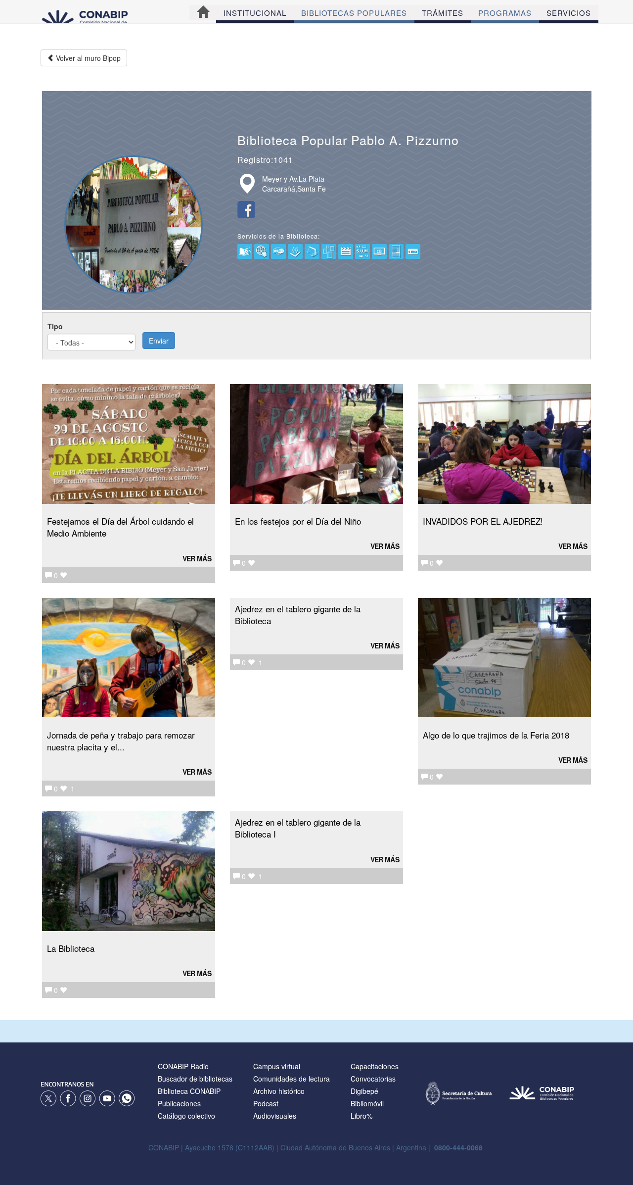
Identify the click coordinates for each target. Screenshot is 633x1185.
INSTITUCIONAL (255, 12)
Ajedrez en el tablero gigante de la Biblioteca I (298, 828)
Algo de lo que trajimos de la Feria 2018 (496, 735)
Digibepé (364, 1091)
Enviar (159, 341)
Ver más (196, 558)
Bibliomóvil (367, 1103)
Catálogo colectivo (186, 1116)
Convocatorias (373, 1079)
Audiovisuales (274, 1116)
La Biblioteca (70, 948)
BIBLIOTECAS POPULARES (354, 12)
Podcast (265, 1103)
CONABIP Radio (183, 1066)
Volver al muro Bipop (87, 58)
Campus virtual (276, 1066)
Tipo (55, 326)
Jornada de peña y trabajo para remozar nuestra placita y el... (121, 741)
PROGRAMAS (505, 12)
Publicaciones (179, 1103)
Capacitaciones (375, 1066)
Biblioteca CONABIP (189, 1091)
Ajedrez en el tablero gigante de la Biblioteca (298, 614)
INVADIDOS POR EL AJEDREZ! (483, 521)
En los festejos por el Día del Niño (298, 521)
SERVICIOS (568, 12)
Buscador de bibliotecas (195, 1079)
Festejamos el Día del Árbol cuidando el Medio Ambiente (120, 527)
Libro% (361, 1116)
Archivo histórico (279, 1091)
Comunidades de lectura (291, 1079)
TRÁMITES (442, 12)
